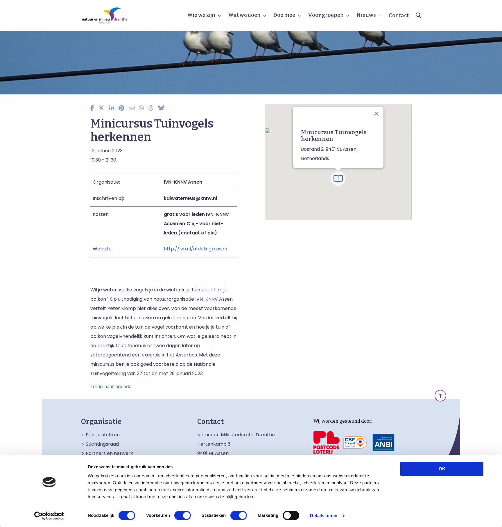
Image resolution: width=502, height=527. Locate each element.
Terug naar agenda (111, 386)
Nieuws (366, 15)
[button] (338, 178)
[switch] (182, 515)
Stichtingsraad (102, 444)
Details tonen (323, 515)
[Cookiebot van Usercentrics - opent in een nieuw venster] (49, 515)
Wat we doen (244, 15)
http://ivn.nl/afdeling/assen (195, 248)
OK (442, 468)
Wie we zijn (201, 15)
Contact (399, 15)
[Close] (376, 114)
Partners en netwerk (109, 453)
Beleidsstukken (103, 435)
